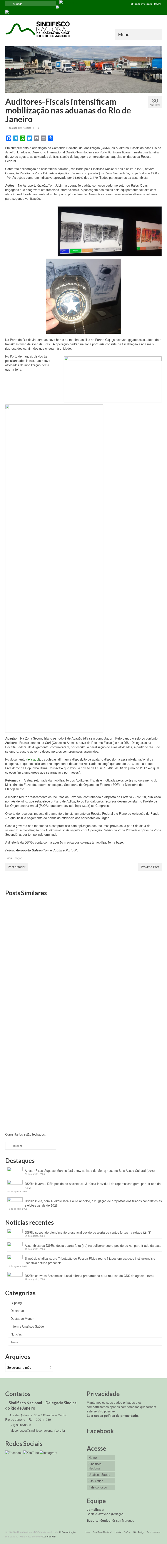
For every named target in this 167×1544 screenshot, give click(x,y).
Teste (14, 1342)
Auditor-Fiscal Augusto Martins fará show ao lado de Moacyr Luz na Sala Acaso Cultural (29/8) (90, 1170)
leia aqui (33, 759)
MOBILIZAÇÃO (14, 858)
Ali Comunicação (67, 1532)
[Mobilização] (83, 924)
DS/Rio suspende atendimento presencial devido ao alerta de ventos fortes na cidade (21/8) (88, 1232)
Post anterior (16, 867)
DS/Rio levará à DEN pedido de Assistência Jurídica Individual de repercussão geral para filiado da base (93, 1185)
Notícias (27, 127)
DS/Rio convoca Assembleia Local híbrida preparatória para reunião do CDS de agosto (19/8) (89, 1275)
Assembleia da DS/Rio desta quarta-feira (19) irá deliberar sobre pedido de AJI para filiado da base (93, 1245)
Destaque (17, 1310)
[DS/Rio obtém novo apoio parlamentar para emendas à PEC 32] (29, 1033)
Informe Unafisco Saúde (27, 1326)
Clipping (16, 1303)
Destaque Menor (22, 1318)
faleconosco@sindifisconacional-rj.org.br (37, 1430)
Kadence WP (49, 1536)
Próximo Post (150, 867)
